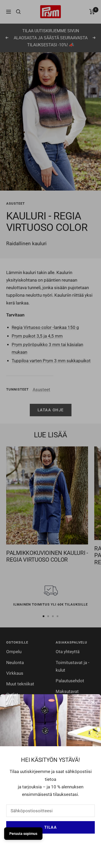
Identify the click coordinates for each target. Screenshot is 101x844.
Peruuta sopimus (23, 834)
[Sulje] (93, 702)
